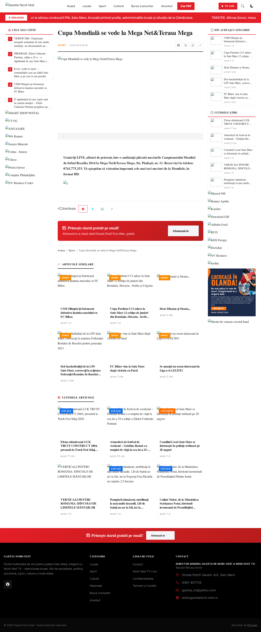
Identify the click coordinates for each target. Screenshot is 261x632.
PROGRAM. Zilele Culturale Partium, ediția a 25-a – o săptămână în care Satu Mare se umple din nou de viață (31, 57)
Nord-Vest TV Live (144, 571)
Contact (138, 564)
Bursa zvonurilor (142, 6)
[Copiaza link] (200, 45)
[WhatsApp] (193, 45)
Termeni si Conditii (144, 585)
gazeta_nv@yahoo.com (199, 590)
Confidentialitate (143, 578)
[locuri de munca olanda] (232, 292)
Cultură (119, 6)
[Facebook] (178, 45)
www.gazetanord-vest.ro (200, 598)
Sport (102, 6)
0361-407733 (191, 582)
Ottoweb (252, 625)
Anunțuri (95, 600)
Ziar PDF (185, 6)
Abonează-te (181, 231)
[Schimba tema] (252, 6)
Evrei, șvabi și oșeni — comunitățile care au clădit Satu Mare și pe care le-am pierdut (31, 72)
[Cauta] (242, 6)
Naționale (96, 585)
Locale (87, 6)
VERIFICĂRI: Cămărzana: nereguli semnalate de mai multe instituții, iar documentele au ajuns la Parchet (31, 42)
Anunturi (167, 6)
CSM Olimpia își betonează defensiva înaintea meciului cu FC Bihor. (30, 87)
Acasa (61, 250)
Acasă (71, 6)
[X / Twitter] (186, 45)
